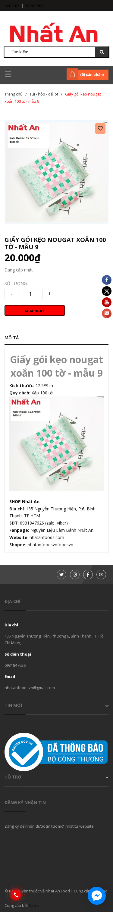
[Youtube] (101, 574)
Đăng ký (12, 5)
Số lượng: (16, 283)
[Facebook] (88, 574)
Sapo (34, 905)
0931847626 (15, 665)
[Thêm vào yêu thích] (100, 128)
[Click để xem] (56, 172)
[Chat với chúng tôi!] (97, 896)
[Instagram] (75, 574)
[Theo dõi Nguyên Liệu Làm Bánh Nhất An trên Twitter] (61, 574)
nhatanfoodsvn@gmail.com (30, 687)
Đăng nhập (36, 5)
